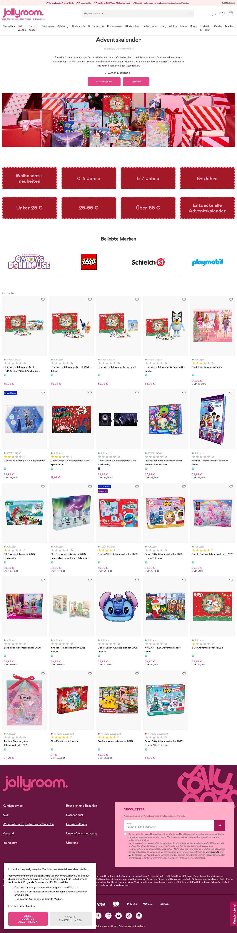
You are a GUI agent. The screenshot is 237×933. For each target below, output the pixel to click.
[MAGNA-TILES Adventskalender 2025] (146, 655)
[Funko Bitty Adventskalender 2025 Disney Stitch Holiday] (146, 749)
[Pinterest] (139, 915)
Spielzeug (109, 48)
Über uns (72, 843)
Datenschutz (75, 815)
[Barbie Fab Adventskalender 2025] (5, 655)
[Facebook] (98, 915)
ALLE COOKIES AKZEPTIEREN (28, 918)
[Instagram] (108, 915)
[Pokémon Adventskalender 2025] (99, 749)
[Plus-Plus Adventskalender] (52, 749)
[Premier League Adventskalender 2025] (193, 468)
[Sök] (190, 13)
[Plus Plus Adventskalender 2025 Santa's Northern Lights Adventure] (52, 562)
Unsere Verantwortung (81, 833)
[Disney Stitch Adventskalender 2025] (99, 562)
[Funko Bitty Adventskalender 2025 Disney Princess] (146, 562)
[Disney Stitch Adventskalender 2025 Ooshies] (99, 655)
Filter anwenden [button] (104, 81)
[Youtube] (118, 915)
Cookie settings (76, 824)
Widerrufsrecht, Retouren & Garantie (28, 824)
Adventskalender (124, 48)
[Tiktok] (129, 915)
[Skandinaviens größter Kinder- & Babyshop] (23, 12)
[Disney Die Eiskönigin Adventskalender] (5, 468)
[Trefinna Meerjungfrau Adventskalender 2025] (5, 749)
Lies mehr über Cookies (22, 906)
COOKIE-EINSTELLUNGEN (70, 919)
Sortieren (136, 81)
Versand (8, 833)
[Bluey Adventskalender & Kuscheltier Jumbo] (146, 375)
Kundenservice (228, 2)
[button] (222, 14)
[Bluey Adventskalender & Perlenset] (99, 375)
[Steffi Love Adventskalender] (193, 375)
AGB (6, 815)
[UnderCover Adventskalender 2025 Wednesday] (99, 468)
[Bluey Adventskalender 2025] (193, 655)
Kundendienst (234, 914)
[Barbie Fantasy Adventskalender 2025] (193, 562)
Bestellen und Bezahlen (81, 806)
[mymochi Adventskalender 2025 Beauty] (52, 655)
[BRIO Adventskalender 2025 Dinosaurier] (5, 562)
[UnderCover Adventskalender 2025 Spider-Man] (52, 468)
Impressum (10, 843)
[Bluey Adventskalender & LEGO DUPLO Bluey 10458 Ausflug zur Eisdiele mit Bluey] (5, 375)
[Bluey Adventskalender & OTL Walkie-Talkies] (52, 375)
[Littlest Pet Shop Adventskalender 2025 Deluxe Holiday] (146, 468)
